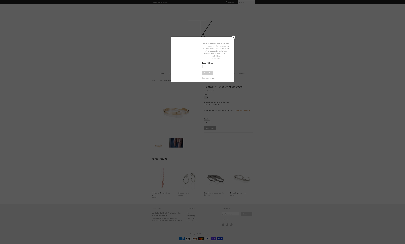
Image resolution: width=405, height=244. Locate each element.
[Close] (233, 37)
